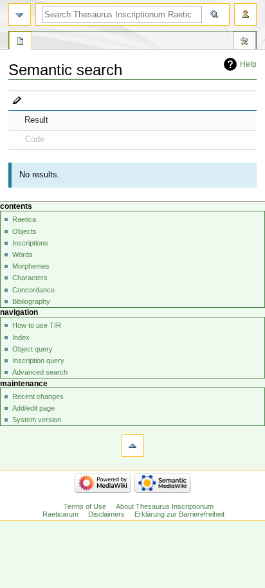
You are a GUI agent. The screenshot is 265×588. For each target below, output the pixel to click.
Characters (30, 277)
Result (36, 120)
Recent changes (38, 396)
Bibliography (31, 301)
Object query (32, 349)
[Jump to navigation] (19, 14)
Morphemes (31, 266)
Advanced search (40, 372)
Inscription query (38, 360)
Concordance (33, 290)
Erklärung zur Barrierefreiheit (179, 514)
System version (36, 419)
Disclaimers (106, 514)
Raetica (24, 219)
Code (34, 139)
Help (248, 64)
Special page (21, 42)
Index (21, 337)
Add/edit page (33, 408)
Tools (244, 42)
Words (22, 254)
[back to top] (133, 445)
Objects (24, 231)
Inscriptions (30, 243)
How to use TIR (36, 325)
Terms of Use (85, 506)
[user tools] (245, 14)
